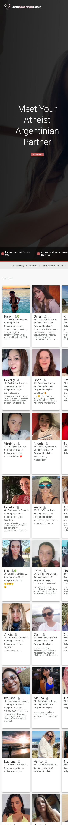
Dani (37, 634)
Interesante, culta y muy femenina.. (46, 520)
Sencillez (8, 647)
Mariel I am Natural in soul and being (46, 584)
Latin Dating (18, 265)
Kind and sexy (40, 460)
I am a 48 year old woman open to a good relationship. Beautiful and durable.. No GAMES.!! (15, 717)
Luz (6, 571)
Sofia (37, 380)
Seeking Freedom (11, 393)
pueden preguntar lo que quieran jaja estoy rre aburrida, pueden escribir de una (45, 715)
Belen (38, 316)
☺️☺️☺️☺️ (9, 584)
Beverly (9, 380)
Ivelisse (9, 698)
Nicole (39, 444)
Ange (37, 507)
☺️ (5, 587)
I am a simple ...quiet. (13, 651)
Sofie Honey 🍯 (40, 393)
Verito (38, 762)
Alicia (8, 634)
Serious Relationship (52, 265)
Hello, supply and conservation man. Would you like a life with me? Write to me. (16, 336)
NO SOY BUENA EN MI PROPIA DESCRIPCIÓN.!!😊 (16, 711)
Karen (8, 316)
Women (33, 265)
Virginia (9, 444)
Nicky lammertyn (41, 456)
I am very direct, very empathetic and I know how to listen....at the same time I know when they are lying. (45, 590)
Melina (39, 698)
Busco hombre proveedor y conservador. (16, 329)
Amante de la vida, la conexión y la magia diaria (46, 329)
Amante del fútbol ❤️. (13, 456)
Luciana (10, 762)
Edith (37, 571)
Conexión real (9, 520)
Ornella (9, 507)
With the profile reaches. (44, 523)
